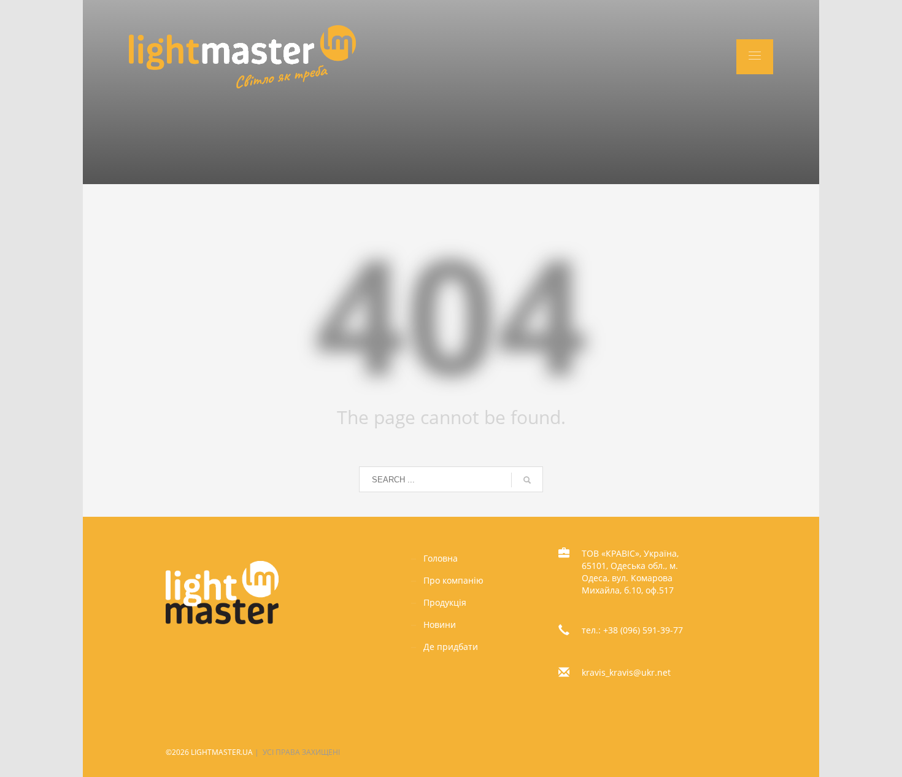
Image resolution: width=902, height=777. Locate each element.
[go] (527, 480)
